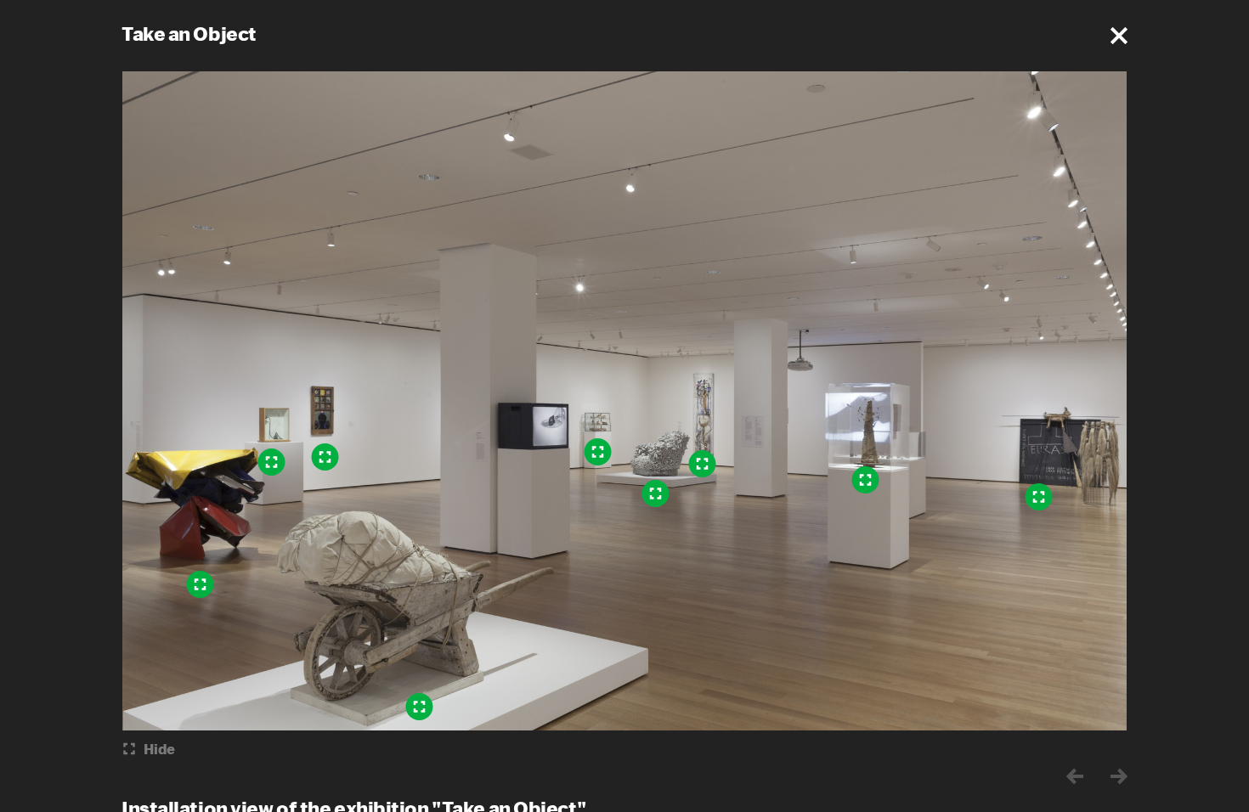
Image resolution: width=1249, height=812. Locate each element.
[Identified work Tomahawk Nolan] (200, 584)
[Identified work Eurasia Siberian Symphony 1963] (1039, 496)
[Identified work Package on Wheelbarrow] (419, 706)
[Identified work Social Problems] (271, 462)
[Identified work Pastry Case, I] (598, 451)
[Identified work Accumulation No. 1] (656, 493)
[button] (1119, 35)
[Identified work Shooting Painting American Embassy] (702, 463)
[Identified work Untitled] (865, 480)
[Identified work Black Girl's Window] (325, 457)
